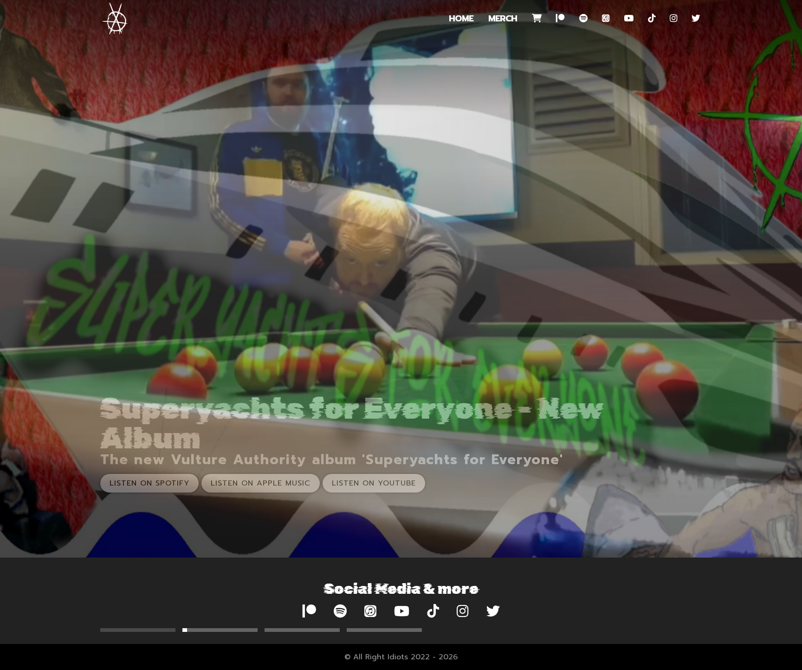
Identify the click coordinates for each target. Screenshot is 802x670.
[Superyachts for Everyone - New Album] (137, 630)
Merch (502, 18)
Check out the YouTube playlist (184, 483)
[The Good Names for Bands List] (302, 630)
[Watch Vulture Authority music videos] (220, 630)
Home (461, 18)
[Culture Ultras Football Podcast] (384, 630)
